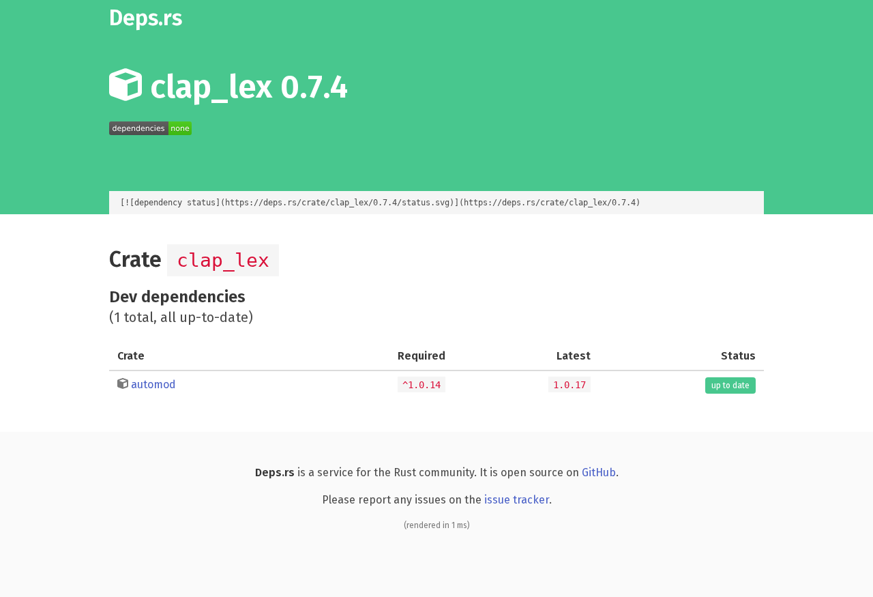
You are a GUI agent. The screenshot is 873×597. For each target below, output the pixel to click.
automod (153, 384)
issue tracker (516, 499)
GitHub (599, 472)
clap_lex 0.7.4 (245, 86)
